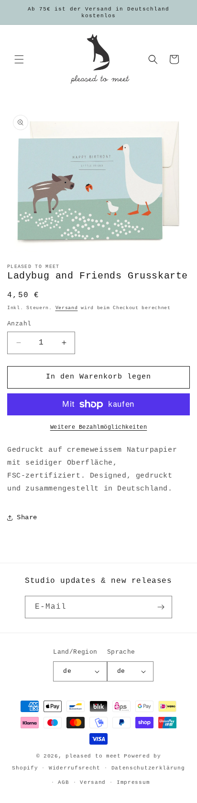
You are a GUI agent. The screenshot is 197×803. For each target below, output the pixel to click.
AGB (63, 782)
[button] (19, 59)
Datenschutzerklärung (148, 768)
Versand (66, 308)
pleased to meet (93, 756)
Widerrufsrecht (74, 768)
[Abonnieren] (161, 607)
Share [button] (27, 517)
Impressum (133, 782)
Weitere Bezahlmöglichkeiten (98, 427)
